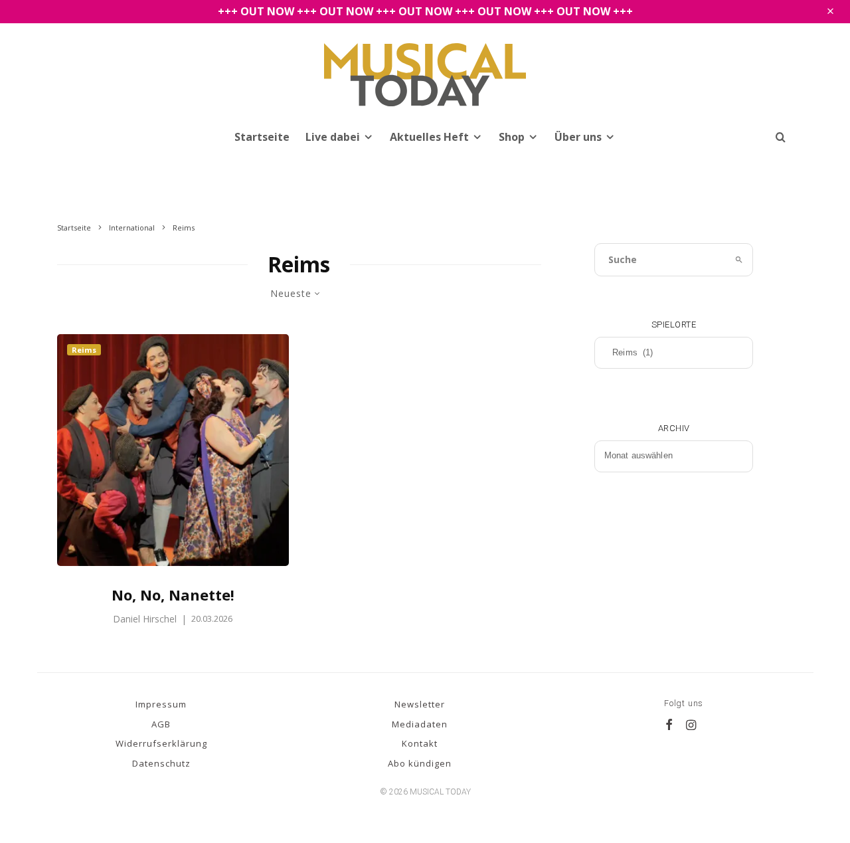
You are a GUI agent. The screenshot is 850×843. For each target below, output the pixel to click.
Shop (512, 137)
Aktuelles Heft (429, 137)
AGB (161, 724)
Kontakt (420, 743)
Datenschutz (161, 763)
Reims (84, 350)
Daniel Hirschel (145, 618)
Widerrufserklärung (161, 743)
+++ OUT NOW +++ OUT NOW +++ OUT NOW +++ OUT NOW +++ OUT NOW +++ (425, 11)
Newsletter (419, 704)
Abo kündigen (420, 763)
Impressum (161, 704)
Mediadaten (420, 724)
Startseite (262, 137)
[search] (739, 260)
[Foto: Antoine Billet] (173, 450)
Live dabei (332, 137)
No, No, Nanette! (173, 594)
